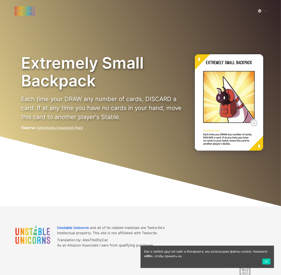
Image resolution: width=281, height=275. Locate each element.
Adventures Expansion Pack (60, 127)
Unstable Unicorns (73, 227)
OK (266, 261)
